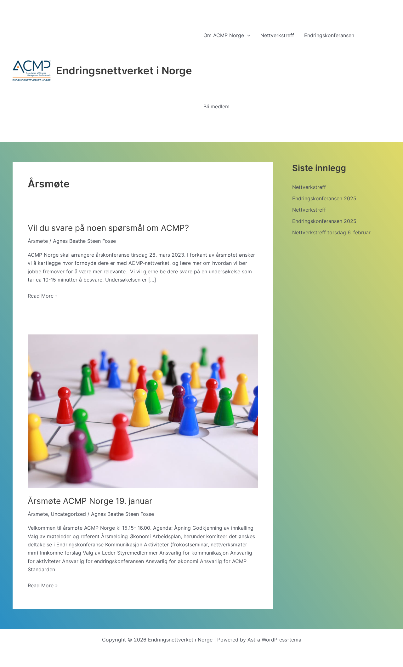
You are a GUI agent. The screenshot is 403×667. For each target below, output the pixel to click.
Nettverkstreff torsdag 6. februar (331, 232)
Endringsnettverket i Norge (124, 70)
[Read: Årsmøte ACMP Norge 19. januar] (143, 411)
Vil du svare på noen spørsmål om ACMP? (108, 228)
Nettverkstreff (309, 187)
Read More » (43, 296)
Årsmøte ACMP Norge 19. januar (90, 501)
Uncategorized (68, 514)
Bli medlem (216, 106)
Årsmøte (38, 241)
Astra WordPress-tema (274, 639)
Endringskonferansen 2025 (324, 198)
